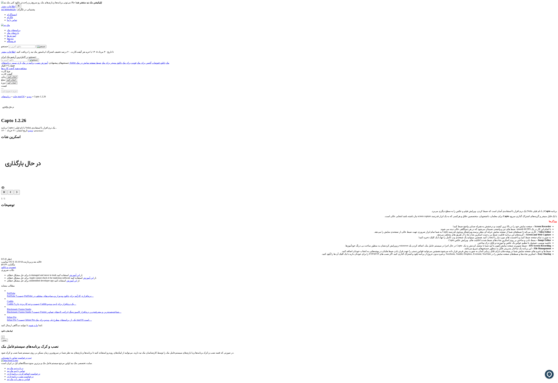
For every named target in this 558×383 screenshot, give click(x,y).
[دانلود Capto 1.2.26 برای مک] (8, 113)
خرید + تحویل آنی (9, 91)
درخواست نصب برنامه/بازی (20, 376)
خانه (15, 96)
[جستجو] (41, 46)
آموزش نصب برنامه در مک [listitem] (35, 63)
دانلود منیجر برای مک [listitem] (112, 63)
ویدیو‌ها (10, 38)
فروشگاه (11, 41)
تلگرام (10, 17)
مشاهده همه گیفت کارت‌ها (14, 68)
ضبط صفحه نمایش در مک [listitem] (88, 63)
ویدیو (29, 96)
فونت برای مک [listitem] (129, 63)
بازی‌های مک (13, 33)
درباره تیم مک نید (15, 368)
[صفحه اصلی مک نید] (5, 25)
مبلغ (3, 79)
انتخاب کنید (12, 77)
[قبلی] (10, 192)
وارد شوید (33, 325)
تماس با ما (12, 20)
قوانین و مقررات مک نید (18, 379)
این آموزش (74, 275)
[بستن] (4, 192)
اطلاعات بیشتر (8, 6)
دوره (3, 83)
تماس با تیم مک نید (16, 371)
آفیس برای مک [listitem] (144, 63)
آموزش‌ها (11, 36)
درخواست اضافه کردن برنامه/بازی (23, 374)
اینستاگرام (12, 14)
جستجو (4, 46)
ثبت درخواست (25, 358)
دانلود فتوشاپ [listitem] (158, 63)
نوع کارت (5, 71)
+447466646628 (8, 9)
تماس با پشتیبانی (9, 358)
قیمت (4, 86)
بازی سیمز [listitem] (16, 63)
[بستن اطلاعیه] (18, 6)
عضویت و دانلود (8, 267)
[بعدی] (17, 192)
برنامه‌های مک (13, 30)
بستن (4, 340)
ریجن (3, 76)
